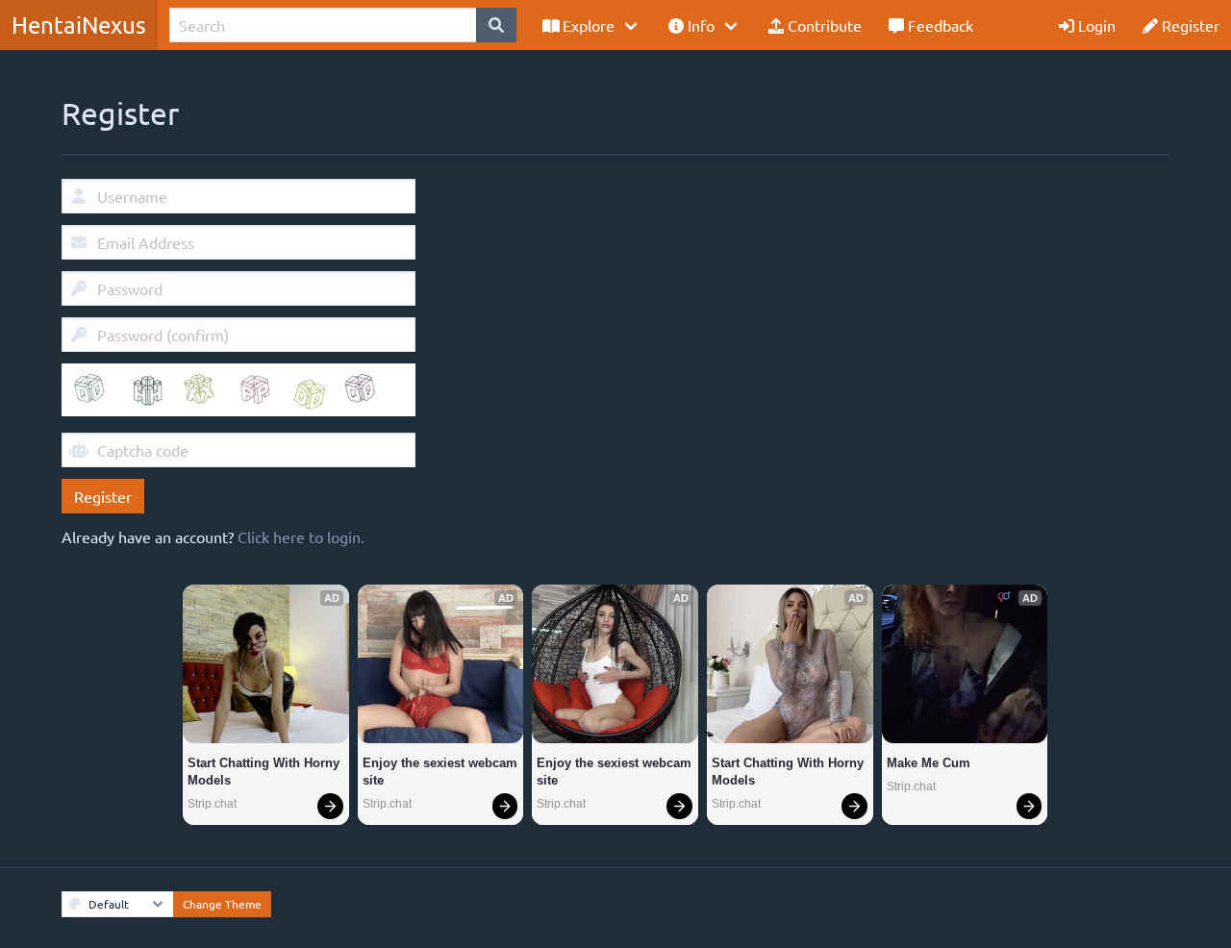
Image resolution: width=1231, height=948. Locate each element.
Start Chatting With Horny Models (265, 771)
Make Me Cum (928, 763)
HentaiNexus (79, 24)
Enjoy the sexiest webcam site (441, 771)
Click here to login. (301, 536)
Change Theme (222, 903)
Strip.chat (212, 804)
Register (103, 496)
